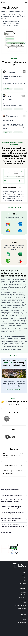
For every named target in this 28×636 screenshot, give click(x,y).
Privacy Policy (23, 614)
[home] (3, 2)
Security (24, 619)
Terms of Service (22, 617)
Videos (24, 580)
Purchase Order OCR (21, 602)
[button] (26, 2)
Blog (25, 577)
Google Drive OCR (22, 608)
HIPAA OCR (23, 594)
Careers (24, 625)
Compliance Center (22, 622)
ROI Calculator (23, 588)
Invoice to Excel (22, 597)
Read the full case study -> (14, 389)
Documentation (23, 583)
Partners (24, 572)
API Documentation (22, 586)
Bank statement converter (20, 605)
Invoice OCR (23, 600)
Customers (24, 575)
